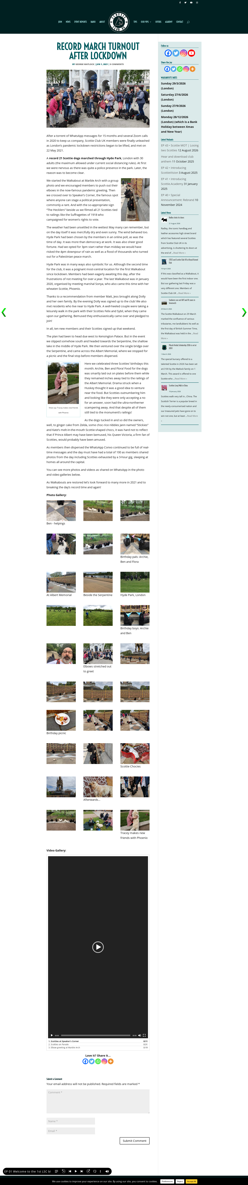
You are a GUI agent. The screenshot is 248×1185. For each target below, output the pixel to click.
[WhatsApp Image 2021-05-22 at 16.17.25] (61, 615)
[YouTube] (191, 3)
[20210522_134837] (135, 653)
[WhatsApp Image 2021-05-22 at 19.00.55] (98, 820)
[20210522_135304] (61, 753)
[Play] (51, 1035)
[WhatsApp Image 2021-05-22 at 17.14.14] (98, 544)
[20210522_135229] (98, 720)
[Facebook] (180, 3)
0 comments (117, 64)
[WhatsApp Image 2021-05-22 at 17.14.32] (61, 544)
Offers (158, 22)
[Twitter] (185, 3)
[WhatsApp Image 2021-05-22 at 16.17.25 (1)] (98, 615)
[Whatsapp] (98, 1061)
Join (60, 22)
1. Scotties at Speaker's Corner (64, 1041)
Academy (168, 22)
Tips (135, 22)
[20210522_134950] (61, 692)
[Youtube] (191, 53)
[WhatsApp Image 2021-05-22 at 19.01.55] (135, 786)
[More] (111, 1061)
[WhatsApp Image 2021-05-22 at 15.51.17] (61, 653)
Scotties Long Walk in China (178, 385)
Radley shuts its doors (176, 217)
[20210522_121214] (98, 653)
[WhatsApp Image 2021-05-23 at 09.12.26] (61, 510)
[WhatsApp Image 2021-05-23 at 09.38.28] (98, 510)
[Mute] (139, 1035)
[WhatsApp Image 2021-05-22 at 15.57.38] (135, 615)
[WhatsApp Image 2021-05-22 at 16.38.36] (135, 544)
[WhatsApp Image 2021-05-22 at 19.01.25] (61, 820)
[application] (98, 947)
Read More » (179, 252)
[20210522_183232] (98, 786)
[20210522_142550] (61, 786)
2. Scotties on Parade (59, 1044)
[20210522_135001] (135, 692)
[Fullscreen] (144, 1035)
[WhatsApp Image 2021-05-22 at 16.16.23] (135, 582)
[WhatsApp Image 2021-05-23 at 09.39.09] (98, 753)
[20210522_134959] (98, 692)
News (68, 22)
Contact (179, 22)
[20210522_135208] (61, 720)
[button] (98, 947)
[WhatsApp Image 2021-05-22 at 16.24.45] (61, 582)
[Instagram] (197, 3)
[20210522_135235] (135, 720)
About (102, 22)
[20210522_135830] (135, 753)
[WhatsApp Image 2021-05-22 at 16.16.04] (98, 582)
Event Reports (80, 22)
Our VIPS (145, 22)
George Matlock (84, 64)
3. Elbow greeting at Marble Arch (64, 1047)
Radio (93, 22)
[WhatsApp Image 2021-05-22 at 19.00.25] (135, 820)
